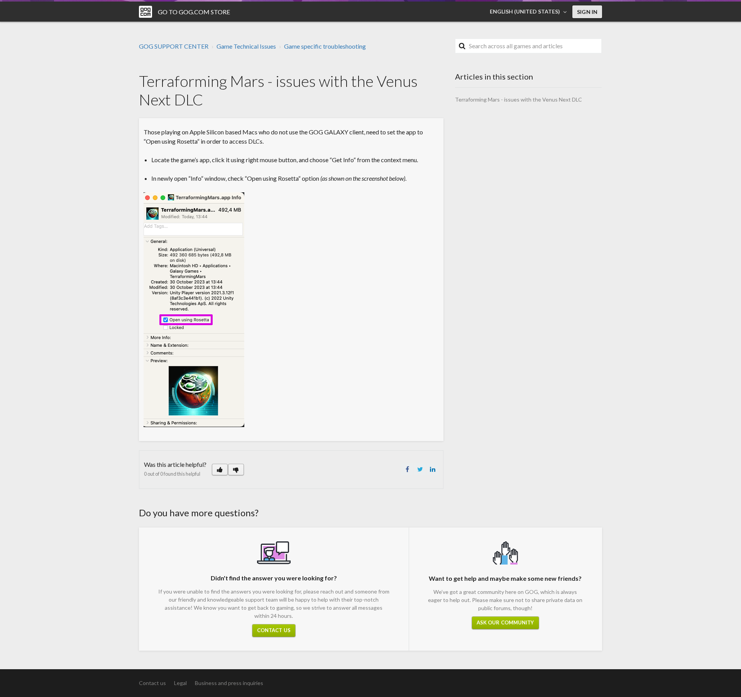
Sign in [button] (587, 11)
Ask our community (505, 622)
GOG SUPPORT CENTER (173, 46)
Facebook (407, 469)
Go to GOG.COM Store (194, 11)
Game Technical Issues (246, 46)
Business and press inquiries (229, 683)
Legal (180, 683)
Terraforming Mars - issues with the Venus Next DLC (518, 99)
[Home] (145, 12)
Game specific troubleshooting (325, 46)
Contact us (274, 630)
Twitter (420, 469)
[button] (219, 469)
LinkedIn (432, 469)
